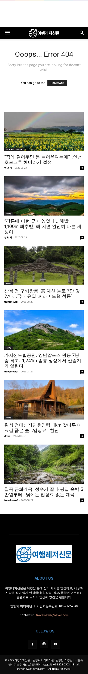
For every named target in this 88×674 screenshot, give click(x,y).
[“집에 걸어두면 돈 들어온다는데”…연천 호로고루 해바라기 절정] (44, 131)
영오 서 (8, 167)
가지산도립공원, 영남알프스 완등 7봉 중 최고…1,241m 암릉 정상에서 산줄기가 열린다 (42, 361)
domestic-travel (14, 149)
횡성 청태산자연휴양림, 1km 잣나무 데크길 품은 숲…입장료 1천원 (43, 427)
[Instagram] (44, 644)
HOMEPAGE (57, 83)
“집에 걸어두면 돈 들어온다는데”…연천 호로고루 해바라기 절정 (43, 159)
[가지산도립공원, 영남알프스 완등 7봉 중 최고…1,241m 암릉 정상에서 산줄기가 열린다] (44, 330)
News (9, 213)
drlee (7, 435)
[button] (7, 33)
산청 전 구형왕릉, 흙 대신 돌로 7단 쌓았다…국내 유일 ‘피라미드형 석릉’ (42, 293)
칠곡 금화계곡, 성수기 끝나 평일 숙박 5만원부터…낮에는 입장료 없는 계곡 (43, 492)
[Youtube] (55, 644)
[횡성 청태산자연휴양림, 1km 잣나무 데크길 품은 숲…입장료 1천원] (44, 400)
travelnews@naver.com (52, 615)
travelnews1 (11, 301)
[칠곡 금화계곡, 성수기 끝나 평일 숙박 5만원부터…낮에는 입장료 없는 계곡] (44, 464)
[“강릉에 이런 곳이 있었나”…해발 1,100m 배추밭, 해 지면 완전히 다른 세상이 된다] (44, 196)
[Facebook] (32, 644)
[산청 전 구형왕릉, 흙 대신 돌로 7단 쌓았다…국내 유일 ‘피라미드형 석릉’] (44, 265)
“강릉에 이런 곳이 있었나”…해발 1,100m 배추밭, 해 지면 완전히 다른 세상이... (42, 226)
